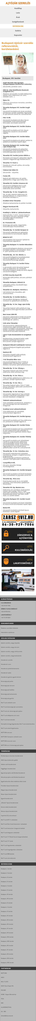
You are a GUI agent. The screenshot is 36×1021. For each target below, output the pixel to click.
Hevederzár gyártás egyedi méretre (11, 677)
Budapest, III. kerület (6, 877)
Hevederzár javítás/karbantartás (10, 668)
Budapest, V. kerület (6, 886)
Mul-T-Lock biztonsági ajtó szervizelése (12, 707)
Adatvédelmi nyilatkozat (7, 632)
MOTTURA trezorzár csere (8, 741)
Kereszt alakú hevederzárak (8, 807)
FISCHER (3, 990)
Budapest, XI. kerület (6, 911)
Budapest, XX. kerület (7, 950)
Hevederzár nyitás (6, 673)
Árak (18, 17)
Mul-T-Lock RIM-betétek (7, 854)
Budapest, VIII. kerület (7, 898)
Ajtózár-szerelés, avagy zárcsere (10, 647)
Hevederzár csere (6, 664)
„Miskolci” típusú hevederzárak (9, 803)
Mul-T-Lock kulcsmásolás (8, 720)
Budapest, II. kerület (6, 873)
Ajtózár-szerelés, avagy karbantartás (11, 656)
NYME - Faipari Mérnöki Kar (8, 994)
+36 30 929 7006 (5, 605)
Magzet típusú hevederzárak (9, 790)
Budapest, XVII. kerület (7, 937)
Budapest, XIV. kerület (7, 924)
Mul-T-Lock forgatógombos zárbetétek (11, 850)
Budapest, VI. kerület (6, 890)
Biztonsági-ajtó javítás (7, 681)
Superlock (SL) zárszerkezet (8, 815)
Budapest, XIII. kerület (7, 920)
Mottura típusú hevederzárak (9, 811)
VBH (2, 1003)
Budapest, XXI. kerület (7, 954)
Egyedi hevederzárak (7, 798)
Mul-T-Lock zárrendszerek (8, 858)
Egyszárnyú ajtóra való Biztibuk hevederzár (13, 773)
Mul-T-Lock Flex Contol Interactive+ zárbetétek (14, 824)
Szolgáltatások (18, 22)
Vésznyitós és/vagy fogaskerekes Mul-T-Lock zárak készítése (18, 724)
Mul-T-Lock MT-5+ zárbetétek (9, 820)
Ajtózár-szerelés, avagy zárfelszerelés (11, 651)
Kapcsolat (18, 35)
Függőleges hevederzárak (8, 769)
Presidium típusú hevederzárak (9, 786)
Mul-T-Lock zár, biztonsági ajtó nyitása (11, 711)
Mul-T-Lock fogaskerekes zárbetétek (11, 845)
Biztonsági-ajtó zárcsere (7, 685)
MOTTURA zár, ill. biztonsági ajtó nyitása (12, 745)
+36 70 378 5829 (5, 617)
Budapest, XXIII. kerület (7, 962)
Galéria (18, 31)
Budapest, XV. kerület (7, 928)
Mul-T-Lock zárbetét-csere (8, 703)
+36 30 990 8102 (5, 611)
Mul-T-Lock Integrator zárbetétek (10, 832)
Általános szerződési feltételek (9, 628)
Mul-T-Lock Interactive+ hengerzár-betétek (13, 828)
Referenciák (18, 26)
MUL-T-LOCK (4, 982)
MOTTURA (4, 973)
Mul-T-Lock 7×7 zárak (7, 841)
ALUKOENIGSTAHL (6, 1007)
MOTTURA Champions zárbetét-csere (11, 737)
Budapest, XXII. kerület (7, 958)
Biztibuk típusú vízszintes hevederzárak (12, 756)
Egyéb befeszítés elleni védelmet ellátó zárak (13, 781)
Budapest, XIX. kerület (7, 945)
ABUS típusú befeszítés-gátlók (9, 760)
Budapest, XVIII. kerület (7, 941)
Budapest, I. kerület (6, 869)
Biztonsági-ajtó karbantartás (9, 694)
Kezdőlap (18, 8)
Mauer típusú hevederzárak (8, 794)
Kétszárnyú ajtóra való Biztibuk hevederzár (13, 777)
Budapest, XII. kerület (7, 916)
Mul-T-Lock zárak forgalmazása (9, 728)
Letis (18, 13)
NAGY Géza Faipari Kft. (7, 986)
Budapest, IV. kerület (6, 881)
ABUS (2, 977)
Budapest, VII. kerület (7, 894)
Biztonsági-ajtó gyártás (7, 698)
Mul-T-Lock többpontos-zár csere (10, 715)
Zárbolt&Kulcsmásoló (7, 1016)
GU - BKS (3, 1011)
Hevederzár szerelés (7, 660)
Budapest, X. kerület (6, 907)
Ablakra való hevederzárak (8, 764)
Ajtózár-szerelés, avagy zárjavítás (10, 643)
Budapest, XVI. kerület (7, 933)
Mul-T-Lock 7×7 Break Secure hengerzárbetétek (14, 837)
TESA (2, 999)
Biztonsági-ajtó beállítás (7, 690)
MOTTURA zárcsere (6, 732)
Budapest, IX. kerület (6, 903)
